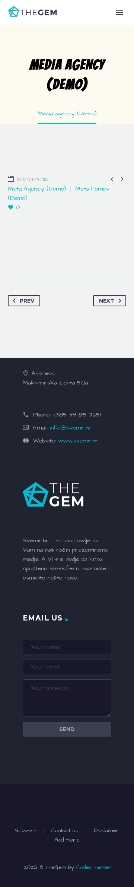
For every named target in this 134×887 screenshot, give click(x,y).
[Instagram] (72, 804)
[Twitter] (29, 254)
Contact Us (64, 831)
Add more (67, 840)
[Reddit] (88, 254)
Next (106, 300)
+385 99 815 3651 (77, 415)
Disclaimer (106, 831)
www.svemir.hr (78, 441)
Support (25, 831)
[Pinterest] (43, 254)
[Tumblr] (58, 254)
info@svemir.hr (71, 428)
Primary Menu (119, 12)
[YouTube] (91, 804)
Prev (27, 300)
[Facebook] (14, 254)
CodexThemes (93, 867)
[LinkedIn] (73, 254)
